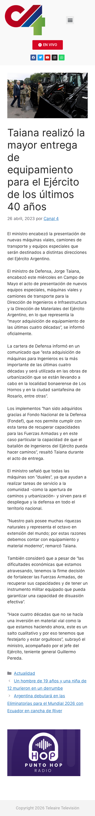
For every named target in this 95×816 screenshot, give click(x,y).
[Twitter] (40, 57)
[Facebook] (33, 57)
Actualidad (24, 673)
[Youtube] (47, 57)
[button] (70, 20)
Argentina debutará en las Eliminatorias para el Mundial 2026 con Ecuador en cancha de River (45, 703)
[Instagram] (54, 57)
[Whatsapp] (62, 57)
